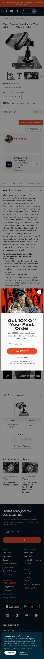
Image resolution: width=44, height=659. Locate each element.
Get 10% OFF (22, 351)
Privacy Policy (20, 648)
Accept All (10, 653)
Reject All (23, 653)
